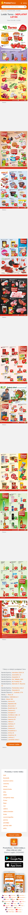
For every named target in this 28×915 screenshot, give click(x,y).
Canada (19, 911)
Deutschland (22, 897)
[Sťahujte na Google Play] (14, 858)
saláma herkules (8, 811)
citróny (5, 786)
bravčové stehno (8, 781)
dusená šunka (7, 789)
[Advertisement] (14, 117)
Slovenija (15, 905)
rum (4, 806)
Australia (5, 897)
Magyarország (7, 901)
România (21, 899)
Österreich (13, 897)
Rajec (5, 803)
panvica (5, 820)
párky (5, 828)
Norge (14, 903)
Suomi (21, 903)
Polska (23, 901)
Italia (14, 899)
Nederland (10, 907)
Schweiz (19, 909)
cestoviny (6, 783)
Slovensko (13, 895)
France (7, 899)
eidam (5, 795)
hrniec (5, 814)
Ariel (4, 775)
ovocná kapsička (8, 817)
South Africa (21, 895)
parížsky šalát (7, 825)
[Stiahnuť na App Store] (14, 864)
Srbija (22, 905)
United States (11, 911)
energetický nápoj (8, 797)
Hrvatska (16, 901)
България (18, 907)
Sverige (8, 903)
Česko (5, 895)
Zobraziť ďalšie (14, 835)
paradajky (6, 822)
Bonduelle (6, 778)
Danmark (7, 905)
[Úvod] (8, 2)
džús (4, 792)
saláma (5, 809)
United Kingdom (10, 909)
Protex (5, 800)
